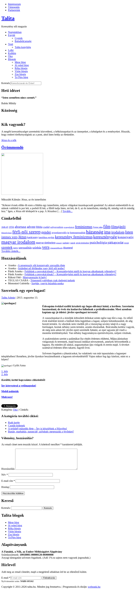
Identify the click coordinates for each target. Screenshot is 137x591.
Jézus (22, 237)
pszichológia (98, 242)
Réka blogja (21, 68)
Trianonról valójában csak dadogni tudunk (52, 280)
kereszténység (105, 237)
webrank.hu (94, 586)
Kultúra (12, 53)
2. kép (4, 374)
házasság (94, 231)
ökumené (68, 247)
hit (68, 233)
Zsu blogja (20, 74)
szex (15, 247)
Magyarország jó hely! (35, 277)
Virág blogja (21, 71)
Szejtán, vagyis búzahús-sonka (47, 283)
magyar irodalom (18, 242)
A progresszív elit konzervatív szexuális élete (41, 265)
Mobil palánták (10, 391)
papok (72, 243)
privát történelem (82, 243)
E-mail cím (8, 480)
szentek (7, 247)
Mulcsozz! (7, 397)
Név (4, 474)
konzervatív (126, 237)
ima (107, 232)
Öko (10, 56)
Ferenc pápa (98, 227)
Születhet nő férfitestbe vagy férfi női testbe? (41, 268)
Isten (129, 232)
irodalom (117, 232)
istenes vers (9, 237)
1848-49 (4, 227)
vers (45, 247)
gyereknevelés (59, 232)
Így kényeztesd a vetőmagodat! (18, 385)
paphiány (66, 243)
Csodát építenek (16, 425)
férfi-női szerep (26, 231)
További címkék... (10, 251)
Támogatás (14, 7)
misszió (59, 243)
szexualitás (25, 247)
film (106, 226)
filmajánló (118, 227)
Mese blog (20, 62)
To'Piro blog (14, 537)
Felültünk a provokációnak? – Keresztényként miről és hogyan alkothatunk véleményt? (70, 271)
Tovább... (67, 211)
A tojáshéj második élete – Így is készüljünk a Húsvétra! (37, 428)
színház (36, 247)
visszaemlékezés (56, 248)
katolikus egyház (46, 237)
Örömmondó (12, 147)
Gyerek (19, 38)
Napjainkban (15, 32)
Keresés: (5, 83)
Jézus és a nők (8, 140)
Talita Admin (8, 297)
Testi (10, 44)
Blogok (12, 59)
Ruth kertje (14, 422)
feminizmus (83, 227)
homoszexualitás (77, 232)
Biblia (39, 227)
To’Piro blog (21, 77)
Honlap (5, 487)
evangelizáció (69, 227)
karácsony (32, 237)
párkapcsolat (115, 242)
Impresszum (14, 4)
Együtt (11, 35)
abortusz (20, 227)
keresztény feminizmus (74, 237)
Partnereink (14, 10)
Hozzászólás (8, 468)
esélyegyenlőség (56, 227)
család (46, 227)
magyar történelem (45, 242)
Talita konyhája (23, 47)
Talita (8, 18)
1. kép (4, 371)
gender (46, 232)
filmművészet (6, 233)
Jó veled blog (22, 65)
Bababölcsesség (23, 41)
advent (31, 227)
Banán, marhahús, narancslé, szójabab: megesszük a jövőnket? (41, 431)
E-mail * (5, 577)
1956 (11, 227)
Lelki (11, 50)
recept (126, 243)
